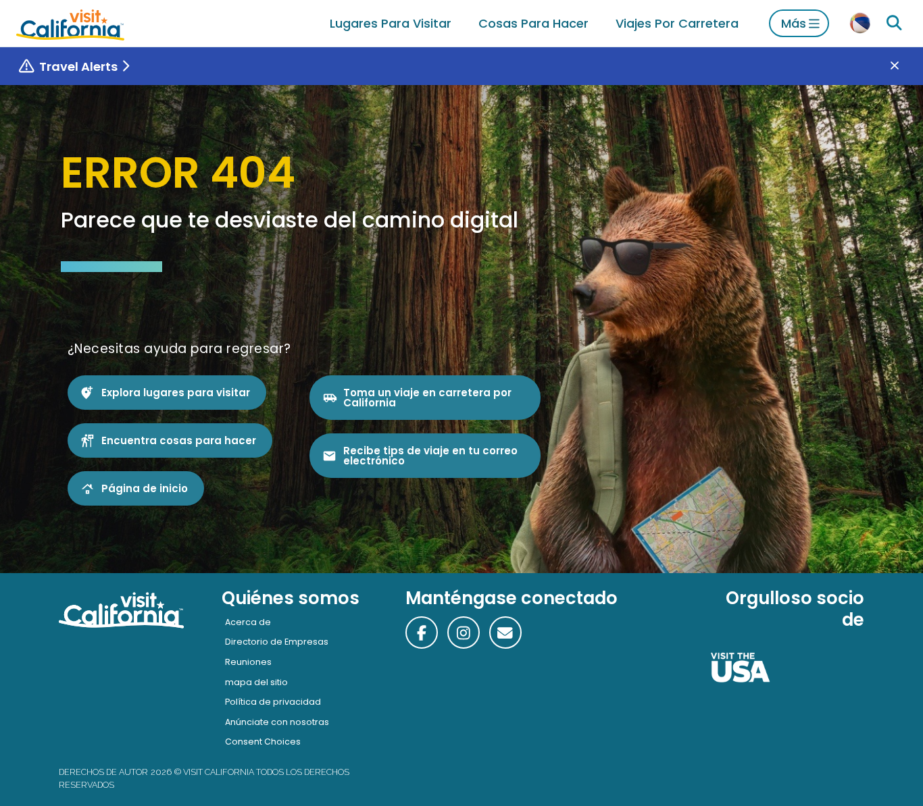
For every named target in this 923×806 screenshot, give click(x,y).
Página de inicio (144, 488)
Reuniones (248, 662)
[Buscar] (894, 23)
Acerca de (248, 622)
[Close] (904, 66)
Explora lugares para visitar (175, 392)
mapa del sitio (256, 682)
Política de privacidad (273, 701)
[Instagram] (463, 632)
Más (793, 23)
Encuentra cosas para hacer (178, 440)
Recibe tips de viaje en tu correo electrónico (430, 456)
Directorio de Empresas (276, 641)
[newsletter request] (505, 632)
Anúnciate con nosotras (277, 722)
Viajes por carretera (677, 23)
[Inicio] (70, 23)
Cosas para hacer (533, 23)
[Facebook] (421, 632)
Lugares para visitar (390, 23)
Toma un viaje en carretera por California (427, 397)
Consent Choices (263, 741)
